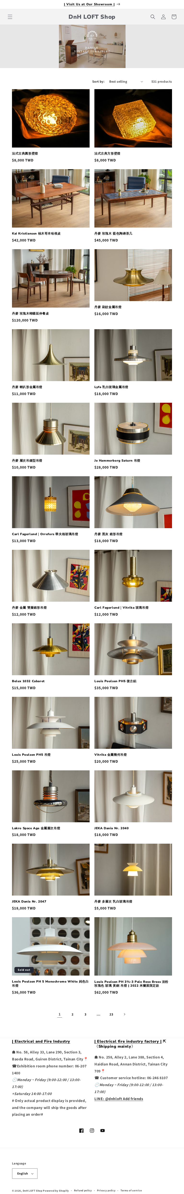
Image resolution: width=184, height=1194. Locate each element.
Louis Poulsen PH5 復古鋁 (115, 681)
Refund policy (83, 1190)
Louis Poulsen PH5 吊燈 (31, 755)
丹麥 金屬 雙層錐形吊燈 (29, 608)
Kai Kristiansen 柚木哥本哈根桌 (36, 234)
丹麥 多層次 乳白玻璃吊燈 (113, 902)
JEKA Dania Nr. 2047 (29, 902)
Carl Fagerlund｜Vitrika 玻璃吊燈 (121, 608)
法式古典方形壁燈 (107, 154)
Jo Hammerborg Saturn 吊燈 (117, 461)
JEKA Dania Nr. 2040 (111, 828)
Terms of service (131, 1190)
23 (111, 1014)
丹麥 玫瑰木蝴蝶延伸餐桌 (30, 314)
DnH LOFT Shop (32, 1190)
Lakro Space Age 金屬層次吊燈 (36, 828)
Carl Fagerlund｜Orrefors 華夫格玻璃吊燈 (45, 534)
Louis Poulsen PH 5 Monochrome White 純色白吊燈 (50, 984)
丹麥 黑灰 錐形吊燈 (108, 534)
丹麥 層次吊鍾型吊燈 (27, 461)
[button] (10, 17)
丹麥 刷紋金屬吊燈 (107, 307)
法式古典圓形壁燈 (25, 154)
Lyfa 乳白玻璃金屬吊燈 (111, 387)
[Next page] (124, 1014)
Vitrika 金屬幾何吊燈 (110, 755)
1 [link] (60, 1014)
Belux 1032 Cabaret (28, 681)
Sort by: (98, 81)
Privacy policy (106, 1190)
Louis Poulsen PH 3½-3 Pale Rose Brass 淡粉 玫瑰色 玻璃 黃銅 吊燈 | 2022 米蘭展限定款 (131, 984)
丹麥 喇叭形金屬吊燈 (27, 387)
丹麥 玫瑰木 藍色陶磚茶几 (113, 234)
